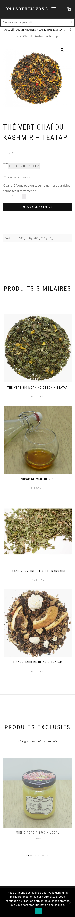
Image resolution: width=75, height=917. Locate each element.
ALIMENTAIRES (26, 29)
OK (38, 911)
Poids (5, 164)
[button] (62, 50)
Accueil (9, 29)
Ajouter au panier (39, 207)
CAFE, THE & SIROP (51, 29)
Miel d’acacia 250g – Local (37, 832)
